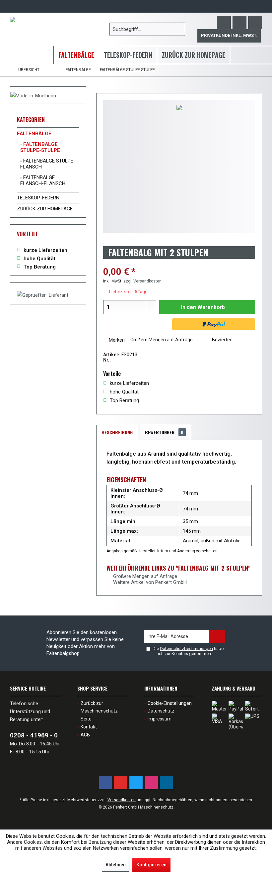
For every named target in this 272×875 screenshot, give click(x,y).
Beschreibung (117, 432)
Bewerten (222, 339)
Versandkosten (121, 800)
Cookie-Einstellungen (170, 703)
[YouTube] (120, 782)
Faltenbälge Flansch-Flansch (42, 180)
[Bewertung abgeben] (179, 263)
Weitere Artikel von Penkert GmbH (149, 582)
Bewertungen (164, 432)
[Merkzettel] (239, 22)
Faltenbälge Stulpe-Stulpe (40, 147)
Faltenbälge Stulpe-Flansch (47, 164)
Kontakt (89, 726)
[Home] (47, 55)
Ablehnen (115, 864)
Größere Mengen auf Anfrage (161, 339)
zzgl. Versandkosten (142, 281)
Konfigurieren (151, 864)
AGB (85, 734)
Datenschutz (161, 710)
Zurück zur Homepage (45, 209)
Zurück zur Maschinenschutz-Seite (100, 711)
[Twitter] (136, 782)
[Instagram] (151, 782)
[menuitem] (255, 22)
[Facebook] (105, 782)
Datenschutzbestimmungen (186, 648)
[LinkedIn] (166, 782)
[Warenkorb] (255, 22)
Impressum (159, 718)
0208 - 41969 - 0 (34, 735)
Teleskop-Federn (38, 198)
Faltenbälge (34, 134)
